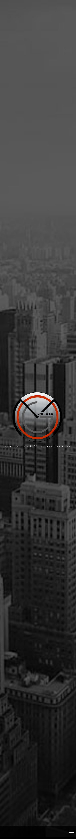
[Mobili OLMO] (37, 440)
